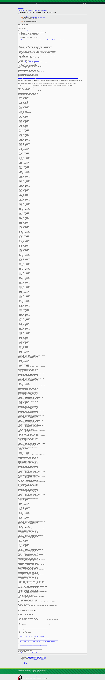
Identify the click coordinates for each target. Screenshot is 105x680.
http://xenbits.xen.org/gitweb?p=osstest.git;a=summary (33, 645)
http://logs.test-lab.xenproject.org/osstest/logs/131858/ (32, 611)
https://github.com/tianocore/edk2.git (33, 30)
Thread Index (44, 10)
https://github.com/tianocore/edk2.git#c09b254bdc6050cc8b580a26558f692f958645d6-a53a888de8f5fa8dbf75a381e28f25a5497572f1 (48, 78)
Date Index (39, 10)
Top (19, 8)
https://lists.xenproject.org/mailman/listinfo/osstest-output (33, 652)
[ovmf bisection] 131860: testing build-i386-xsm (36, 657)
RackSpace (38, 676)
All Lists (21, 8)
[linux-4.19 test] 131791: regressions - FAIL (35, 656)
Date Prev (20, 10)
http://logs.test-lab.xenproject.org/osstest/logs (32, 636)
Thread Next (34, 10)
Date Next (24, 10)
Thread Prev (29, 10)
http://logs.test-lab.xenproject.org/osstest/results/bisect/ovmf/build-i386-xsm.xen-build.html (41, 39)
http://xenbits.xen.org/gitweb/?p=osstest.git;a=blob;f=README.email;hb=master (39, 640)
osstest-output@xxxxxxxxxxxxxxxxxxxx (29, 16)
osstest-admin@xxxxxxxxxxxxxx (38, 17)
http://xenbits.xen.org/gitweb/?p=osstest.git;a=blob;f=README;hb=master (37, 641)
